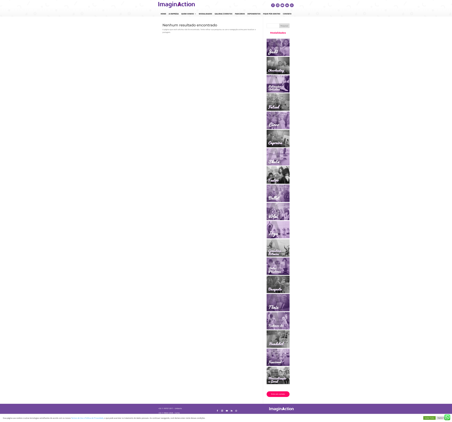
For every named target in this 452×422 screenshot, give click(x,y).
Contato (287, 14)
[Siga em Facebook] (273, 5)
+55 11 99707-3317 (165, 408)
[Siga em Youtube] (282, 5)
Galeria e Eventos (223, 14)
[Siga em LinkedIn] (287, 5)
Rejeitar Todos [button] (443, 418)
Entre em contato (278, 394)
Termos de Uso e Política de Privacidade (87, 418)
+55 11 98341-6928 (165, 413)
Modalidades (205, 14)
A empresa (174, 14)
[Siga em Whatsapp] (292, 5)
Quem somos (187, 14)
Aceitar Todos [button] (429, 418)
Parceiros (240, 14)
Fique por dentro (271, 14)
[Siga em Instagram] (278, 5)
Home (163, 14)
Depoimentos (253, 14)
